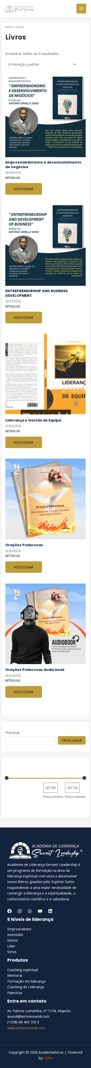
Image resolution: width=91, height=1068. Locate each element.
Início (9, 27)
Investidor (15, 934)
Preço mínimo (53, 796)
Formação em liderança (26, 981)
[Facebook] (9, 911)
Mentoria (14, 975)
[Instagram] (19, 911)
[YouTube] (40, 911)
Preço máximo (75, 796)
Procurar (12, 732)
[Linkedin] (50, 911)
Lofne (48, 1057)
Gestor (12, 940)
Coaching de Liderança (25, 986)
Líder (11, 946)
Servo (12, 951)
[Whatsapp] (30, 911)
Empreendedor (19, 928)
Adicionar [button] (23, 188)
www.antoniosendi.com (26, 1027)
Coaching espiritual (22, 969)
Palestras (14, 992)
